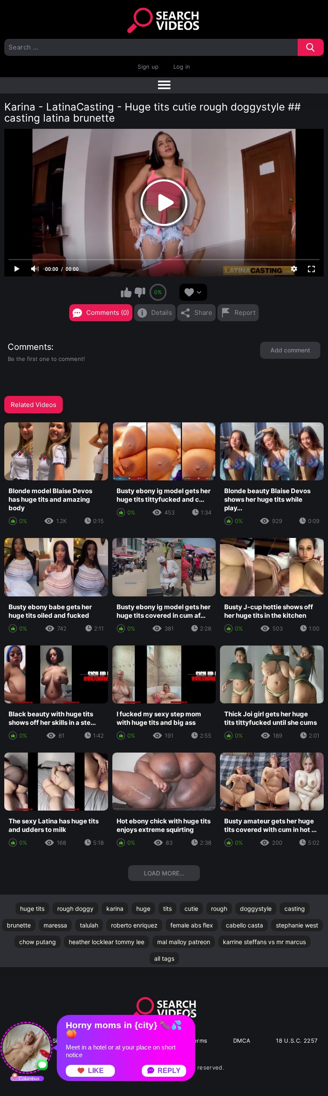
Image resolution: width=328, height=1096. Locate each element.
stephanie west (297, 925)
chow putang (37, 941)
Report (244, 312)
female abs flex (191, 925)
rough (219, 908)
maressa (55, 925)
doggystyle (256, 908)
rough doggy (75, 908)
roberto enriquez (134, 925)
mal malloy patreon (183, 941)
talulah (89, 925)
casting (294, 908)
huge (143, 908)
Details (161, 312)
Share (203, 312)
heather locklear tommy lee (106, 941)
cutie (191, 908)
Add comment (290, 350)
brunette (19, 925)
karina (114, 908)
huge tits (32, 908)
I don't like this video (139, 292)
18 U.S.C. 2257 (296, 1040)
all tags (164, 958)
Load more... (164, 873)
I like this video (126, 292)
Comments (29, 347)
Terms (199, 1040)
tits (167, 908)
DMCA (242, 1040)
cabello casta (244, 925)
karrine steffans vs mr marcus (264, 941)
